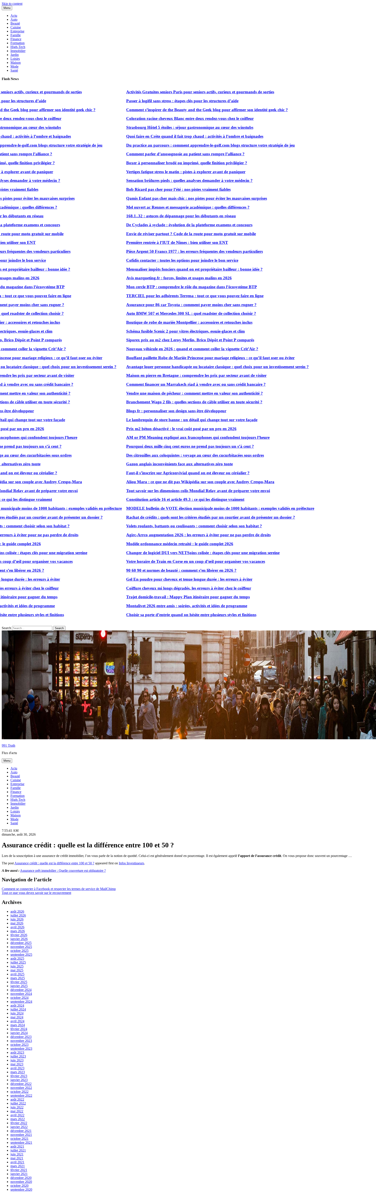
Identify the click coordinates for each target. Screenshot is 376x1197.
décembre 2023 (21, 1037)
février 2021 (18, 1170)
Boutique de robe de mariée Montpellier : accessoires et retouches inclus (166, 322)
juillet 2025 (18, 962)
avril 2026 (17, 927)
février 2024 (18, 1029)
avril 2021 (17, 1162)
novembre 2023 (21, 1041)
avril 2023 (17, 1068)
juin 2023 (17, 1060)
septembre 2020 (21, 1189)
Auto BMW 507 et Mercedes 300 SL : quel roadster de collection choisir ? (168, 313)
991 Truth (8, 745)
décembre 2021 (21, 1131)
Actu (13, 15)
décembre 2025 (21, 943)
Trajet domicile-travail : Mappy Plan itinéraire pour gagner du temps (165, 597)
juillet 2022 (18, 1103)
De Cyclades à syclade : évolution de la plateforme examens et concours (166, 225)
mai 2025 (16, 970)
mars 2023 (17, 1072)
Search (6, 628)
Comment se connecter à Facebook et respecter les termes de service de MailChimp (59, 889)
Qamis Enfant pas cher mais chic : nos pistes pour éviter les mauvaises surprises (173, 198)
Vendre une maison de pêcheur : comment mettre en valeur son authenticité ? (171, 393)
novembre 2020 (21, 1182)
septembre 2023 (21, 1048)
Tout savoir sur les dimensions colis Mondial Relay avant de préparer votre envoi (175, 490)
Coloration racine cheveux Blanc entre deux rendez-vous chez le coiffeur (167, 118)
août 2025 (17, 958)
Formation (17, 43)
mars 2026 (17, 931)
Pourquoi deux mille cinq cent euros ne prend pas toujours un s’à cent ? (167, 446)
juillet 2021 (18, 1150)
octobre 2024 (19, 997)
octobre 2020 (19, 1185)
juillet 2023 (18, 1056)
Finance (15, 39)
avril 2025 (17, 974)
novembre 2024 (21, 994)
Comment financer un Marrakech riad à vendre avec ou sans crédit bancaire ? (173, 384)
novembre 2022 (21, 1088)
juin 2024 (17, 1013)
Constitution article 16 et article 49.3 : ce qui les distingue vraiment (162, 499)
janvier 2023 (19, 1080)
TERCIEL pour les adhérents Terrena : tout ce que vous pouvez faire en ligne (171, 295)
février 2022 (18, 1123)
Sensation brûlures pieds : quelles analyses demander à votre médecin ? (166, 180)
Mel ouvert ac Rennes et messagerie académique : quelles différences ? (165, 207)
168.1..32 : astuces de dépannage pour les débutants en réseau (158, 216)
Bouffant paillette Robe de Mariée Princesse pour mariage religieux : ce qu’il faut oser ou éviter (187, 357)
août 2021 (17, 1146)
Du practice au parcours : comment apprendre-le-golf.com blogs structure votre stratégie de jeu (187, 145)
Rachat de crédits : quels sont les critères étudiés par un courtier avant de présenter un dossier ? (187, 517)
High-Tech (17, 47)
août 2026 (17, 911)
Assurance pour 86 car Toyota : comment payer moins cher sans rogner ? (168, 304)
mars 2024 (17, 1025)
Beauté (15, 23)
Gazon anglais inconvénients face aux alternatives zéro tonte (156, 464)
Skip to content (12, 3)
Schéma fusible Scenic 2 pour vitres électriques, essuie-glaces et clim (162, 331)
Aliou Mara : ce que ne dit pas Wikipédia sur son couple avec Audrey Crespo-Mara (177, 481)
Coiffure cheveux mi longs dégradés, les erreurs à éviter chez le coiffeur (165, 588)
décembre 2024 (21, 990)
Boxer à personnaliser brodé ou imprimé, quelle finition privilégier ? (163, 163)
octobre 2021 (19, 1138)
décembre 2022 (21, 1084)
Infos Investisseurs (131, 863)
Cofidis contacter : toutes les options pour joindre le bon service (159, 260)
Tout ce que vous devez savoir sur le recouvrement (36, 893)
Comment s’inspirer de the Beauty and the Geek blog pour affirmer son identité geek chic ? (184, 109)
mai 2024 (16, 1017)
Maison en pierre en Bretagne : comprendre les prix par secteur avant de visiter (173, 375)
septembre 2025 (21, 954)
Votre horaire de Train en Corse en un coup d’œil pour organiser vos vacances (172, 561)
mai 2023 (16, 1064)
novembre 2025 (21, 947)
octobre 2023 (19, 1044)
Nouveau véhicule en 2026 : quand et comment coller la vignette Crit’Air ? (169, 349)
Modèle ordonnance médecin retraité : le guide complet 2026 (156, 544)
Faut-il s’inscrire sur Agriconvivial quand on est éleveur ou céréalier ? (165, 473)
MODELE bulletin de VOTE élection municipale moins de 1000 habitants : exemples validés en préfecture (197, 508)
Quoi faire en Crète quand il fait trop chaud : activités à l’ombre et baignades (171, 136)
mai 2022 (16, 1111)
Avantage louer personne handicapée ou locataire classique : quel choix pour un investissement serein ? (194, 366)
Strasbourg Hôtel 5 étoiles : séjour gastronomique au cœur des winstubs (166, 127)
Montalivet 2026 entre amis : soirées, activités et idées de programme (163, 606)
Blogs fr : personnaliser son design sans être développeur (153, 411)
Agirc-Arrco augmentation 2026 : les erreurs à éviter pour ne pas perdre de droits (175, 535)
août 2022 (17, 1099)
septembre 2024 (21, 1001)
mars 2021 (17, 1166)
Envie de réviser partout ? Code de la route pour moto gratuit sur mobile (168, 233)
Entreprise (17, 31)
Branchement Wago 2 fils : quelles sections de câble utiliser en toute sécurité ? (171, 402)
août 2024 (17, 1005)
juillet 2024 (18, 1009)
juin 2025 (17, 966)
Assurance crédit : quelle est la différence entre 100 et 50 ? (54, 863)
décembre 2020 (21, 1178)
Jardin (14, 55)
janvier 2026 (19, 939)
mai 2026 (16, 923)
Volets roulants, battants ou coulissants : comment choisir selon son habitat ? (171, 526)
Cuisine (15, 27)
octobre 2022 (19, 1091)
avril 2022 (17, 1115)
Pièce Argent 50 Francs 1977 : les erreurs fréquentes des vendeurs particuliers (171, 251)
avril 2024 (17, 1021)
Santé (14, 70)
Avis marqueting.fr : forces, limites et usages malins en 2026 (156, 278)
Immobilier (17, 51)
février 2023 (18, 1076)
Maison (15, 62)
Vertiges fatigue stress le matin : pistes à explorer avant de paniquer (162, 171)
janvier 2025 (19, 986)
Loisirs (15, 58)
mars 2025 (17, 978)
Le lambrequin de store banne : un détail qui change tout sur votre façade (168, 419)
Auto (13, 19)
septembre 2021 (21, 1142)
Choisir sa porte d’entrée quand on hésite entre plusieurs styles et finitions (168, 614)
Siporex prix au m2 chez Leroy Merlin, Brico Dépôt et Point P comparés (167, 340)
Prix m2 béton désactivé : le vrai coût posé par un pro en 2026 (158, 428)
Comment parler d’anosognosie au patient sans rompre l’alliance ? (162, 154)
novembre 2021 (21, 1135)
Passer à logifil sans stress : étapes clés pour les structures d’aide (159, 101)
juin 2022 (17, 1107)
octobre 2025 (19, 950)
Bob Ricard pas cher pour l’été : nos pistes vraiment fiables (155, 189)
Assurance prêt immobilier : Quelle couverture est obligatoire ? (63, 870)
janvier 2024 (19, 1033)
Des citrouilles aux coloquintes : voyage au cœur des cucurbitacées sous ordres (172, 455)
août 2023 (17, 1052)
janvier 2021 (19, 1174)
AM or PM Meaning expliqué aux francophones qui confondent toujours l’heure (175, 437)
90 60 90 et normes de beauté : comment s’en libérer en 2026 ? (158, 570)
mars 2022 (17, 1119)
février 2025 (18, 982)
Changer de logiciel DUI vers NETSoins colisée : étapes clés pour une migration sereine (180, 552)
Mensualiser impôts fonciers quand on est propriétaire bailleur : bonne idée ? (171, 269)
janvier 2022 (19, 1127)
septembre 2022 (21, 1095)
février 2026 (18, 935)
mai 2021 (16, 1158)
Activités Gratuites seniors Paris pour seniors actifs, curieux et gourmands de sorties (177, 92)
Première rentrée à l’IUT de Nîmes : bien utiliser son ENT (154, 242)
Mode (14, 66)
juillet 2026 (18, 915)
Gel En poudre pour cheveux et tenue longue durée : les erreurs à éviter (166, 579)
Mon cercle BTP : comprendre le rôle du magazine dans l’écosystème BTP (168, 287)
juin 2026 (17, 919)
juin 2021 (17, 1154)
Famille (15, 35)
